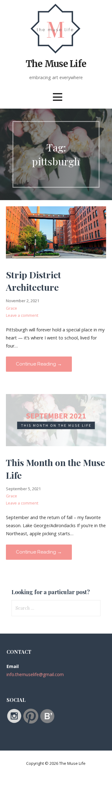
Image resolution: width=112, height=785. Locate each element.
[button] (57, 97)
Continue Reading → (39, 364)
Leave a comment (22, 315)
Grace (11, 308)
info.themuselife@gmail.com (35, 674)
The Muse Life (56, 64)
